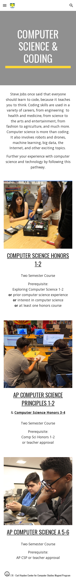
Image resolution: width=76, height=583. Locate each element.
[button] (4, 5)
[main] (38, 48)
